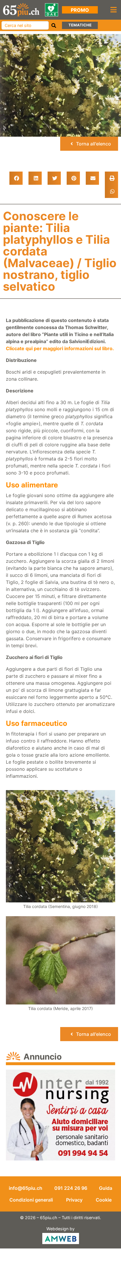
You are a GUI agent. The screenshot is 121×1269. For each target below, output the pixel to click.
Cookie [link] (104, 1200)
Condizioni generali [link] (31, 1200)
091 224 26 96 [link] (70, 1188)
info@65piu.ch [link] (25, 1188)
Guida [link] (105, 1188)
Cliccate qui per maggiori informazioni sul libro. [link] (60, 348)
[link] (21, 9)
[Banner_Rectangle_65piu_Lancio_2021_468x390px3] (60, 1114)
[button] (16, 178)
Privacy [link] (74, 1200)
